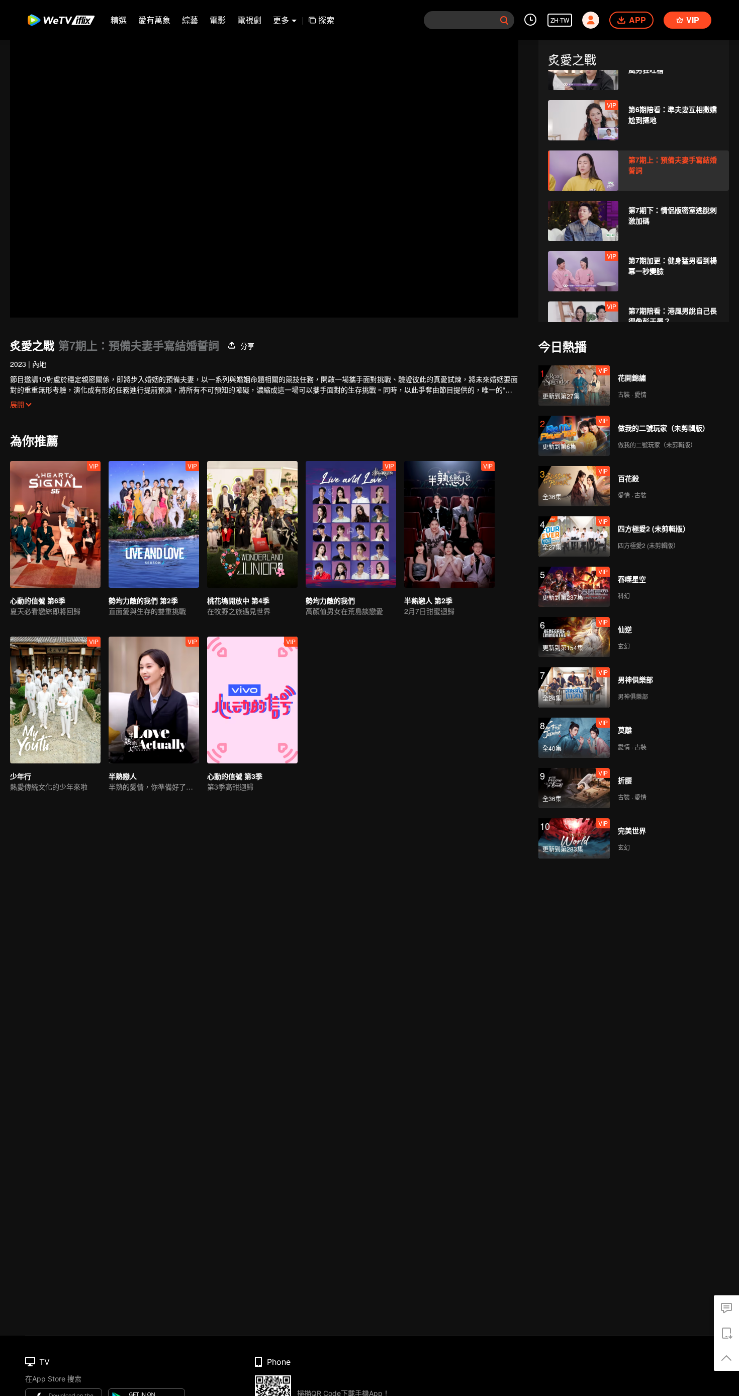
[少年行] (55, 700)
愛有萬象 (154, 20)
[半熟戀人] (154, 700)
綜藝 (190, 20)
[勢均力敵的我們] (351, 524)
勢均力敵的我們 (330, 600)
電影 (218, 20)
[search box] (504, 20)
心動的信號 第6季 (37, 600)
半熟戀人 (123, 776)
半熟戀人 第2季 (428, 600)
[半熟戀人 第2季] (449, 524)
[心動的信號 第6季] (55, 524)
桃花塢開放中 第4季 (238, 600)
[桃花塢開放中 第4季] (252, 524)
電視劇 (249, 20)
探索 (326, 20)
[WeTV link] (62, 20)
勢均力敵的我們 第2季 (143, 600)
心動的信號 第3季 (234, 776)
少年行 (20, 776)
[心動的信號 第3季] (252, 700)
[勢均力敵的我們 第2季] (154, 524)
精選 (119, 20)
